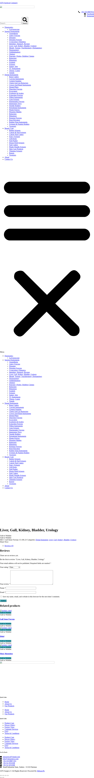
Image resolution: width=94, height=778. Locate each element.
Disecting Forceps (15, 89)
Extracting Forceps (16, 95)
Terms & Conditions (12, 733)
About (7, 157)
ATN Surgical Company (9, 3)
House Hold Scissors (16, 143)
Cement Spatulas (15, 81)
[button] (47, 257)
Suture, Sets (13, 66)
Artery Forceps (14, 36)
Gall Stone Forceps (7, 619)
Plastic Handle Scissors (17, 147)
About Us (8, 704)
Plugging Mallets (15, 112)
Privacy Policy (10, 725)
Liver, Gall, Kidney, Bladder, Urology (23, 46)
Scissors (12, 64)
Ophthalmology (15, 52)
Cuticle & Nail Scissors (17, 132)
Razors (11, 153)
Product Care (9, 723)
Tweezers (12, 126)
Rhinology (13, 60)
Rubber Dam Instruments (18, 122)
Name (3, 588)
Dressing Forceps (15, 40)
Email (3, 592)
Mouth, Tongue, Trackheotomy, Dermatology (25, 48)
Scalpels (12, 62)
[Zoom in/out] (8, 775)
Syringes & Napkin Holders (19, 124)
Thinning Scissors (15, 151)
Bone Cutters (14, 77)
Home (7, 702)
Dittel (2, 636)
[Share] (3, 775)
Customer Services (11, 729)
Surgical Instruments (12, 31)
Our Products (9, 706)
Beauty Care (9, 128)
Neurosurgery (14, 50)
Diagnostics (9, 27)
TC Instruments (14, 69)
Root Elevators (14, 120)
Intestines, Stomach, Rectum (19, 44)
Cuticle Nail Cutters (16, 135)
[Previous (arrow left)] (1, 777)
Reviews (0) (9, 546)
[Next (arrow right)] (3, 777)
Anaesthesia (13, 33)
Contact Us (9, 159)
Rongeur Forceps (15, 118)
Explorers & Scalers (16, 93)
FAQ (6, 731)
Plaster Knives (14, 110)
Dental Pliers (13, 87)
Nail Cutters (13, 145)
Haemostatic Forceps (16, 102)
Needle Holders (15, 106)
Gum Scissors (14, 99)
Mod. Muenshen (6, 654)
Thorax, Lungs (14, 71)
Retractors (13, 58)
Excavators (13, 91)
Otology (12, 54)
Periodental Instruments (17, 108)
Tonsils (11, 73)
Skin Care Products (16, 149)
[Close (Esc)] (1, 775)
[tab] (49, 546)
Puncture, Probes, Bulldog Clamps (21, 56)
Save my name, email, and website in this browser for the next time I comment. (31, 597)
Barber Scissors (14, 130)
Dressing (12, 38)
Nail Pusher (13, 141)
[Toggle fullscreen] (5, 775)
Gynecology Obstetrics (17, 42)
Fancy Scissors (14, 137)
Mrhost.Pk (41, 771)
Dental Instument (42, 540)
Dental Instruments (11, 75)
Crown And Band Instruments (20, 85)
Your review (5, 584)
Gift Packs (13, 139)
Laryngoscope (14, 29)
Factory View (9, 727)
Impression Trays (15, 104)
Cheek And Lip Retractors (18, 83)
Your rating (5, 567)
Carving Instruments (16, 79)
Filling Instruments (16, 97)
